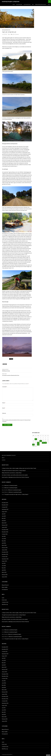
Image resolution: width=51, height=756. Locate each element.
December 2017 (5, 502)
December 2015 (5, 552)
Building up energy (6, 370)
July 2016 (4, 536)
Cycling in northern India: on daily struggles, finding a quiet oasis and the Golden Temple (19, 468)
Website (4, 413)
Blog (14, 4)
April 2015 (4, 570)
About (3, 457)
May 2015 (4, 567)
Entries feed (4, 599)
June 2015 (4, 565)
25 (43, 442)
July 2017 (4, 513)
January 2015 (4, 576)
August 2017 (4, 511)
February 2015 (4, 574)
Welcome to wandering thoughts (9, 455)
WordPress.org (5, 604)
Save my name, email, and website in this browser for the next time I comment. (16, 420)
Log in (3, 597)
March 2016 (4, 545)
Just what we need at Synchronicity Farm (10, 374)
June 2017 (4, 516)
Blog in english (4, 587)
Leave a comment (15, 34)
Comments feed (5, 602)
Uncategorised (5, 589)
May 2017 (4, 518)
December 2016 (5, 529)
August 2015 (4, 561)
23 (38, 442)
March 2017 (4, 522)
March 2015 (4, 572)
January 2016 (4, 549)
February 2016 (4, 547)
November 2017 (5, 504)
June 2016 (4, 538)
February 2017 (4, 525)
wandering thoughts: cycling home (10, 1)
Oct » (36, 446)
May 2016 (4, 540)
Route (49, 4)
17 (40, 440)
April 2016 (4, 543)
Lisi (9, 34)
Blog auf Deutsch (27, 4)
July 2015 (4, 563)
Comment (4, 386)
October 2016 (4, 534)
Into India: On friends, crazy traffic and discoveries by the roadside (15, 475)
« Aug (33, 446)
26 (45, 442)
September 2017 (5, 509)
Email (3, 408)
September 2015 (5, 558)
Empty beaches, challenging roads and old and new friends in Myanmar (15, 477)
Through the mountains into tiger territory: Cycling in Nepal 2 (14, 470)
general (4, 364)
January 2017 (4, 527)
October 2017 (4, 507)
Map (33, 4)
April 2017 (4, 520)
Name (3, 402)
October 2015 (4, 556)
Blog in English (19, 4)
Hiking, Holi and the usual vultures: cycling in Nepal (11, 472)
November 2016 (5, 531)
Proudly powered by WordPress (7, 754)
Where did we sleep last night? (40, 4)
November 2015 (5, 554)
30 (38, 444)
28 (33, 444)
